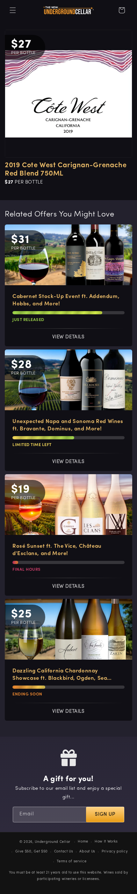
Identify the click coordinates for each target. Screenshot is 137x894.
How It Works (106, 841)
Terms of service (71, 861)
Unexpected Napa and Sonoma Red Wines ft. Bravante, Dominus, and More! (67, 425)
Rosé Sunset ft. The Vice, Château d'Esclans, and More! (57, 550)
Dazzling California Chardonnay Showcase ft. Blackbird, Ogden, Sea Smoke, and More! (59, 675)
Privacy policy (115, 851)
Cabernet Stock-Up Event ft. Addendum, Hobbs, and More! (65, 300)
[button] (13, 10)
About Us (87, 851)
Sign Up (105, 814)
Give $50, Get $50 (31, 851)
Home (83, 841)
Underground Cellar (52, 842)
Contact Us (63, 851)
